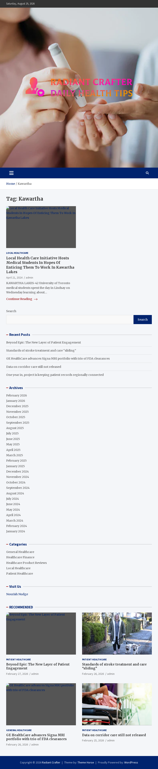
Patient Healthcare (19, 573)
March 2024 (14, 520)
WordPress (131, 762)
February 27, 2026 (17, 674)
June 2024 (13, 504)
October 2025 (15, 417)
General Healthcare (20, 552)
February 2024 (16, 526)
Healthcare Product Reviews (26, 563)
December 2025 (17, 406)
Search (11, 311)
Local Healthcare (17, 252)
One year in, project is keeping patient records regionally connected (55, 375)
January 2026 (15, 401)
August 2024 (15, 493)
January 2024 (15, 531)
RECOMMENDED (21, 607)
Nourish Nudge (17, 594)
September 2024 (18, 488)
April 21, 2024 (14, 277)
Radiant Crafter (51, 762)
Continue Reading (19, 299)
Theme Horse (86, 762)
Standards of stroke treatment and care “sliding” (41, 350)
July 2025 (12, 433)
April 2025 (13, 450)
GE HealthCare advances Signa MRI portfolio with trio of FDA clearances (58, 358)
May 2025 (13, 444)
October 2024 (16, 482)
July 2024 (12, 499)
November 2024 (17, 477)
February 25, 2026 (93, 740)
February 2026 (16, 395)
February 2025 (16, 460)
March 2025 (14, 455)
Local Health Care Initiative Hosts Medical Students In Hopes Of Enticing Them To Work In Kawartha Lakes (40, 265)
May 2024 (13, 509)
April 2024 (13, 515)
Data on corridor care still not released (33, 367)
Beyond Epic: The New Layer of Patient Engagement (43, 342)
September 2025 (17, 422)
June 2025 (13, 439)
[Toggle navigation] (11, 173)
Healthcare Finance (20, 557)
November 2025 (17, 412)
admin (29, 277)
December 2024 (17, 471)
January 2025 (15, 466)
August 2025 (15, 428)
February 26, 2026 (93, 674)
